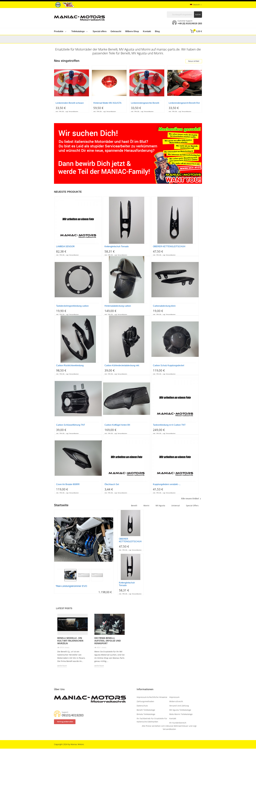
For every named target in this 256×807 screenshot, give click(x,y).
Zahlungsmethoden (145, 701)
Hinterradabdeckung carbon (118, 306)
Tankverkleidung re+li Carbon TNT (169, 425)
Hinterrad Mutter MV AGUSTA (107, 103)
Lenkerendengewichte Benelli (145, 103)
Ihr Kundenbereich (177, 722)
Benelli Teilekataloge (146, 710)
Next (115, 539)
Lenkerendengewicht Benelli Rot (184, 103)
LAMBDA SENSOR (65, 246)
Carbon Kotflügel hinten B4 (117, 425)
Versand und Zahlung (179, 705)
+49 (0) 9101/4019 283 (190, 23)
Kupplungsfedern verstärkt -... (167, 484)
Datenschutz (142, 705)
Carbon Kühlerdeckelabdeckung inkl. (122, 365)
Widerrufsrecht (176, 701)
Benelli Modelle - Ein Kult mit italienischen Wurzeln (70, 641)
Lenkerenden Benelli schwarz (70, 103)
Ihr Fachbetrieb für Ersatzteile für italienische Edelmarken (152, 720)
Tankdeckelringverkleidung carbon (72, 306)
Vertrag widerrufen (65, 721)
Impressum (174, 697)
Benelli (134, 505)
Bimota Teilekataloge (146, 714)
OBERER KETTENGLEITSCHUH (169, 246)
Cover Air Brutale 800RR (68, 484)
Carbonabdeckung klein (164, 306)
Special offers (192, 505)
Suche (198, 14)
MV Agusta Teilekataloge (180, 710)
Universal (175, 505)
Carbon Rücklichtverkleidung (70, 365)
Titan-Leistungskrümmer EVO (71, 586)
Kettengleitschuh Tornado (117, 246)
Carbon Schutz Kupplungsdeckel (168, 365)
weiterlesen (62, 665)
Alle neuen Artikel (191, 498)
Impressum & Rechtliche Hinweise (152, 697)
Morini (146, 505)
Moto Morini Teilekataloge (181, 714)
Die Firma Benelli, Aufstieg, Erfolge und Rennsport (107, 641)
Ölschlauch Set (112, 484)
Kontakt (172, 718)
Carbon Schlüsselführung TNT (70, 425)
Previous (52, 539)
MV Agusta (160, 505)
